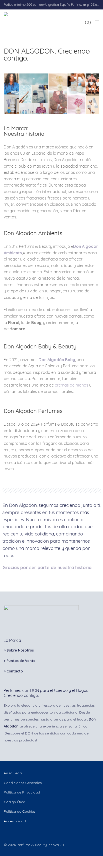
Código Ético (14, 802)
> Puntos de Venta (20, 660)
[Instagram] (5, 833)
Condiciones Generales (23, 783)
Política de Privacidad (22, 792)
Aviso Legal (13, 773)
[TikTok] (13, 833)
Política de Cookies (20, 811)
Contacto (14, 671)
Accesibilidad (15, 821)
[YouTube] (20, 833)
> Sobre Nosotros (19, 650)
